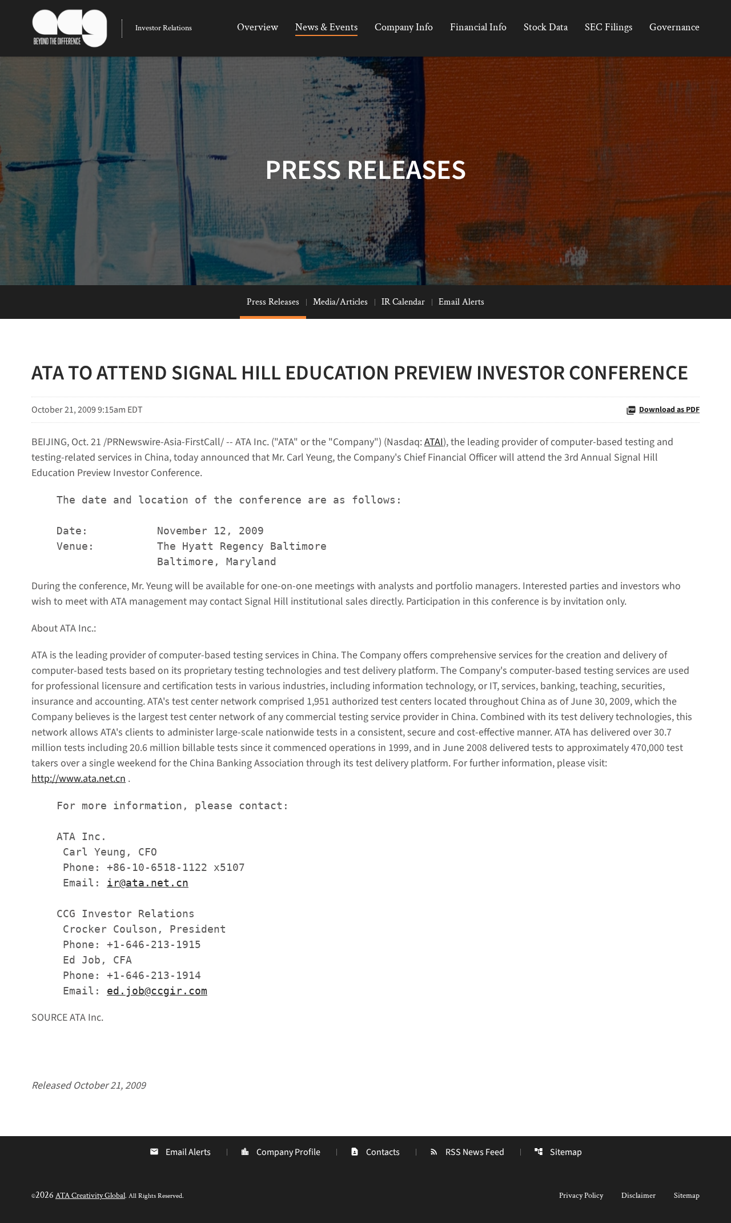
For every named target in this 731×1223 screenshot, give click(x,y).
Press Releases (273, 302)
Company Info (404, 27)
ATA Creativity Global (90, 1195)
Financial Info (478, 27)
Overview (257, 27)
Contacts (375, 1152)
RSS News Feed (466, 1152)
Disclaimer (638, 1196)
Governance (674, 27)
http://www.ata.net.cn (78, 779)
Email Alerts (461, 302)
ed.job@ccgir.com (157, 991)
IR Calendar (403, 302)
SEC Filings (608, 27)
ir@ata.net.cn (147, 883)
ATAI (433, 442)
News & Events (326, 27)
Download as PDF (669, 409)
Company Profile (280, 1152)
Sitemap (558, 1152)
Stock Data (546, 27)
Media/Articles (340, 302)
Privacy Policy (581, 1196)
